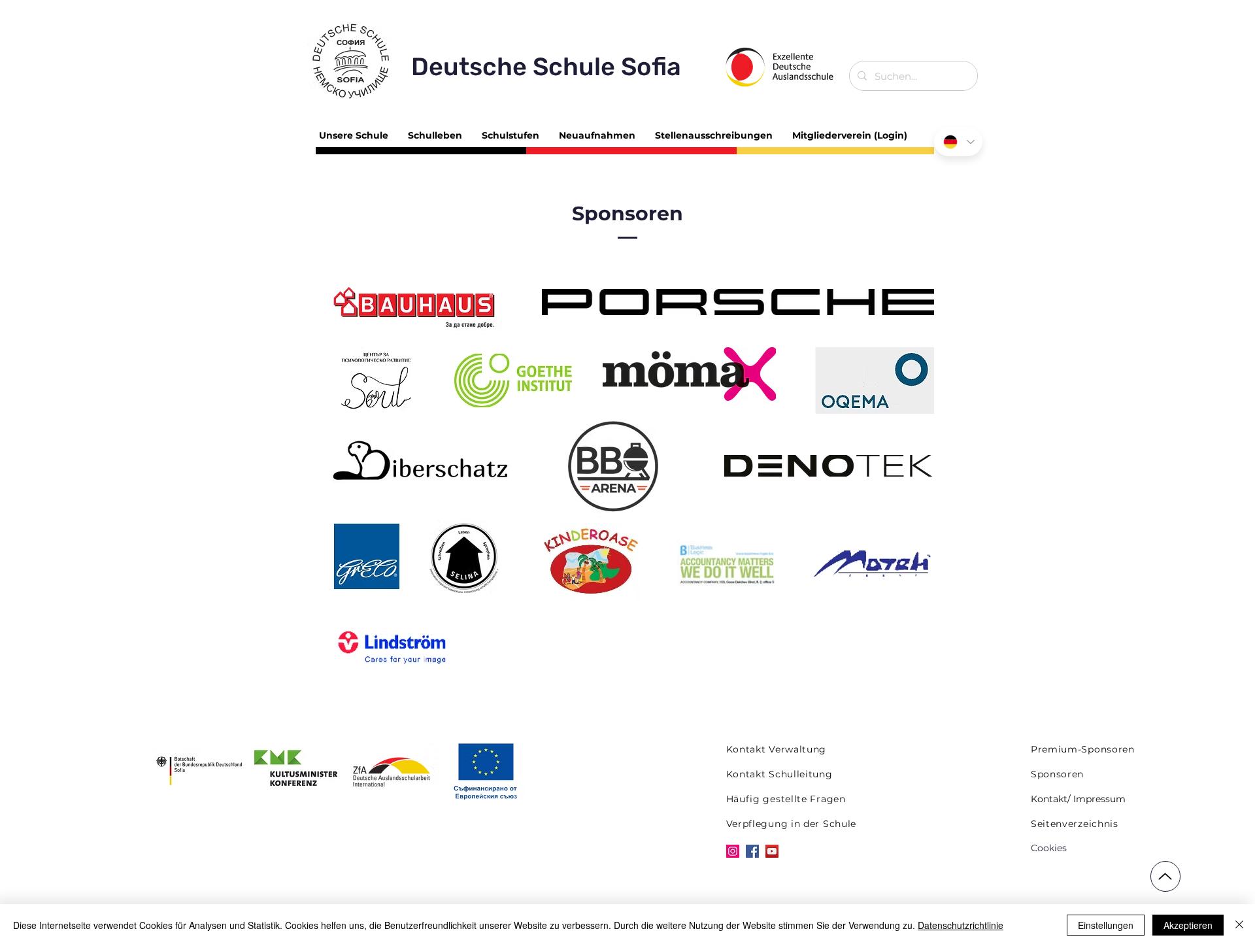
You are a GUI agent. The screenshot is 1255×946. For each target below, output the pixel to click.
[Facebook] (752, 851)
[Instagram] (732, 851)
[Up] (1165, 876)
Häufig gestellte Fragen (786, 799)
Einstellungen (1105, 925)
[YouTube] (771, 851)
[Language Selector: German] (958, 141)
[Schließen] (1239, 925)
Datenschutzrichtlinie (960, 925)
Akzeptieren (1188, 925)
